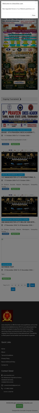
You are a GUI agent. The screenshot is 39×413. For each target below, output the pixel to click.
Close (33, 15)
